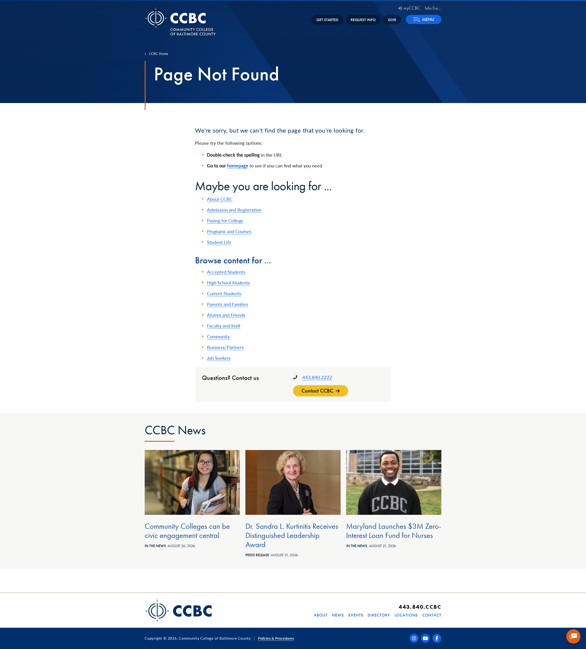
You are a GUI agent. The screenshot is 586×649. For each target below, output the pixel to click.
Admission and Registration (234, 210)
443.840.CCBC (420, 606)
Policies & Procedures (276, 638)
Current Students (224, 293)
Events (355, 615)
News (338, 615)
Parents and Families (227, 304)
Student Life (219, 242)
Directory (379, 615)
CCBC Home (158, 53)
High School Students (228, 282)
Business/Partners (225, 347)
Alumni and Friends (226, 315)
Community (218, 336)
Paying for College (225, 220)
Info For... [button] (433, 8)
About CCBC (219, 199)
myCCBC (412, 8)
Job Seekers (219, 358)
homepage (237, 165)
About (321, 615)
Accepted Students (226, 272)
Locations (406, 615)
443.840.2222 (317, 377)
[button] (423, 19)
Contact (431, 615)
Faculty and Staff (223, 325)
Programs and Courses (229, 231)
